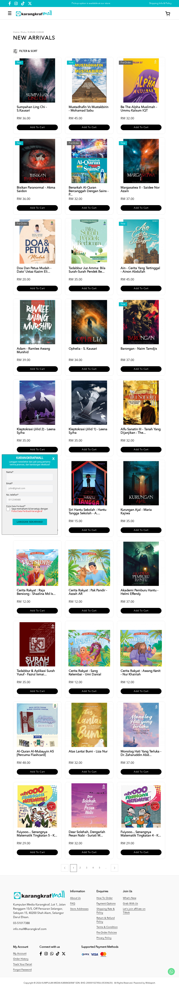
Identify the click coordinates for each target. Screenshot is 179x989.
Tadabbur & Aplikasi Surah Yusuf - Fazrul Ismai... (36, 672)
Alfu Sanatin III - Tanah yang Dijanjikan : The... (141, 431)
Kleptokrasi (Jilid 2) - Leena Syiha (36, 431)
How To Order (104, 898)
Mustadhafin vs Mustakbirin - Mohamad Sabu (88, 109)
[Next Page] (114, 868)
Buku (23, 32)
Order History (20, 959)
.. (105, 868)
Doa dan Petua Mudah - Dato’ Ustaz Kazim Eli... (34, 270)
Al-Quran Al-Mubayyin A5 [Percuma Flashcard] (35, 753)
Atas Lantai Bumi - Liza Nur (88, 751)
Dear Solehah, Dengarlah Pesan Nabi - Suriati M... (87, 834)
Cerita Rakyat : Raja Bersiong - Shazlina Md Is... (36, 592)
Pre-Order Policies (106, 932)
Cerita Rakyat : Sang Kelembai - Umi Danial (85, 672)
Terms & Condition (107, 927)
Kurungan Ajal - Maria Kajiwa (136, 511)
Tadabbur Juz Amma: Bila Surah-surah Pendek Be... (87, 270)
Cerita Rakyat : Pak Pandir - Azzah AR (88, 592)
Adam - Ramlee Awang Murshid (33, 350)
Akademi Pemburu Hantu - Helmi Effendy (139, 592)
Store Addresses (79, 909)
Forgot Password (22, 970)
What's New (129, 898)
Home (16, 32)
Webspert (150, 983)
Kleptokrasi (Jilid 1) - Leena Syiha (88, 431)
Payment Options (106, 903)
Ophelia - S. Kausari (83, 348)
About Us (75, 898)
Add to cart (37, 127)
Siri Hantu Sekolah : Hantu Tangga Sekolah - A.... (87, 511)
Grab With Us (130, 903)
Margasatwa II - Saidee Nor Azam (140, 189)
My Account (19, 953)
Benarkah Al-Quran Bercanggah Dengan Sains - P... (89, 189)
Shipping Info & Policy (160, 3)
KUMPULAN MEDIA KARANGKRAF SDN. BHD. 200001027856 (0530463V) (77, 983)
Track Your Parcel (22, 964)
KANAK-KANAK (36, 32)
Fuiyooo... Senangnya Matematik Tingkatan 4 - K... (141, 834)
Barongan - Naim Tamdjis (139, 348)
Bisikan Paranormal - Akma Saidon (36, 189)
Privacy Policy (104, 938)
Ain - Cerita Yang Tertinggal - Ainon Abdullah (140, 270)
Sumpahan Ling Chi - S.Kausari (32, 109)
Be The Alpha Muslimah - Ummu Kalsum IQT (139, 109)
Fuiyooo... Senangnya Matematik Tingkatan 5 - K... (37, 834)
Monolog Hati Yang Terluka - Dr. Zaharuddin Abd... (141, 753)
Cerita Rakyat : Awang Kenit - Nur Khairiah (140, 672)
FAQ (72, 903)
